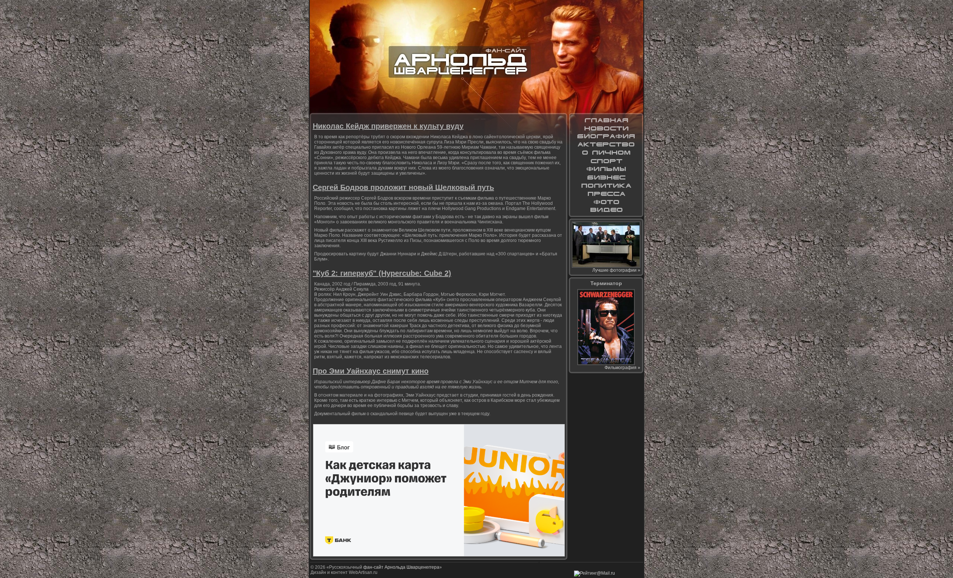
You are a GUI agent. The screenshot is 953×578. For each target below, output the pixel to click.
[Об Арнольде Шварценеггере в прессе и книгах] (606, 194)
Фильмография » (622, 367)
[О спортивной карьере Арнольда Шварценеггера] (606, 161)
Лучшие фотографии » (616, 270)
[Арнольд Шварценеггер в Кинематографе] (606, 145)
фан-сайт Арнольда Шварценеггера (401, 567)
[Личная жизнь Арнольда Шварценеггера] (606, 153)
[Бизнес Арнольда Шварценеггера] (606, 177)
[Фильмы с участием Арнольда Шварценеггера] (606, 169)
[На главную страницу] (606, 120)
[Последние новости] (606, 128)
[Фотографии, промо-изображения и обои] (606, 202)
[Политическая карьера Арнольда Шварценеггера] (606, 185)
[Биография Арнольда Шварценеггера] (606, 136)
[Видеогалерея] (606, 210)
